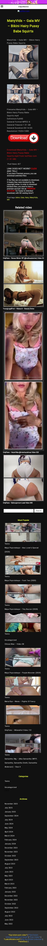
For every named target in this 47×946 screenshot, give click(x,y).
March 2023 (9, 884)
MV (8, 200)
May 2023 (9, 876)
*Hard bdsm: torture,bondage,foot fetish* (22, 936)
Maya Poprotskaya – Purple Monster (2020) (23, 673)
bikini (18, 197)
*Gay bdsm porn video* (18, 935)
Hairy (27, 197)
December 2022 (11, 896)
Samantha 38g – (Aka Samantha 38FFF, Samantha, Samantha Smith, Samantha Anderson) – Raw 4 (21, 763)
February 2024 (10, 840)
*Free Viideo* (34, 937)
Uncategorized (11, 640)
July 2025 (9, 808)
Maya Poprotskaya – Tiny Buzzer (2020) (21, 609)
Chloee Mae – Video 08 (14, 644)
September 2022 (11, 908)
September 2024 (11, 816)
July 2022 (9, 916)
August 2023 (10, 864)
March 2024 (9, 836)
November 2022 (11, 900)
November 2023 (11, 852)
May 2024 (9, 828)
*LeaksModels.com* (12, 939)
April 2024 (9, 832)
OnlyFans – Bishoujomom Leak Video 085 (18, 503)
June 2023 (9, 872)
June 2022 (9, 920)
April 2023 (9, 880)
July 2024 (9, 820)
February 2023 (10, 888)
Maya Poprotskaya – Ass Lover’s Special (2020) (22, 550)
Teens (7, 781)
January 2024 (10, 844)
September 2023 (11, 860)
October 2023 (10, 856)
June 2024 (9, 824)
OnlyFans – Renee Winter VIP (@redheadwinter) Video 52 (23, 258)
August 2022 (10, 912)
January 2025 (10, 812)
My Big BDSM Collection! (32, 939)
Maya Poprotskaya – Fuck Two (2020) (20, 580)
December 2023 (11, 848)
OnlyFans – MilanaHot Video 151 (18, 730)
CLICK (34, 168)
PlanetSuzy (22, 941)
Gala (22, 197)
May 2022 (9, 924)
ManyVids (34, 197)
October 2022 (10, 904)
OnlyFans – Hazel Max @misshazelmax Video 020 (21, 452)
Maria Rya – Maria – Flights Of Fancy (20, 701)
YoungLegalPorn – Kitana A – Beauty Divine (18, 309)
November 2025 (11, 804)
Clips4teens (23, 7)
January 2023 (10, 892)
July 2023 (9, 868)
